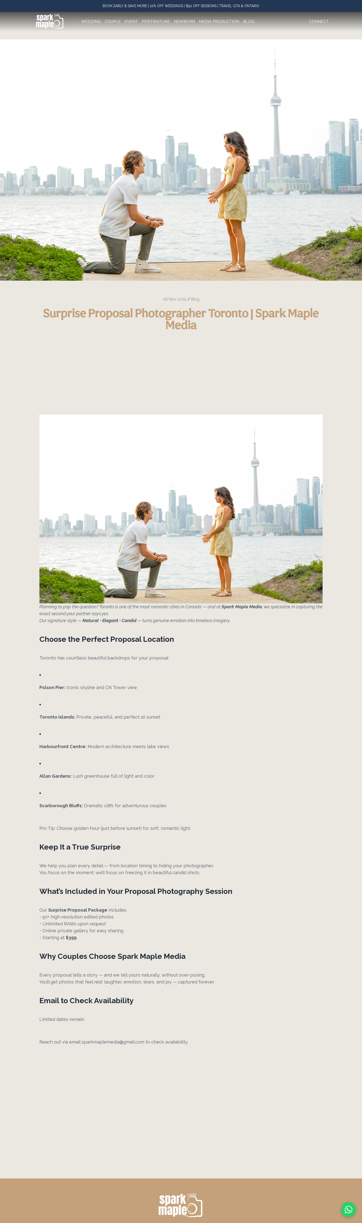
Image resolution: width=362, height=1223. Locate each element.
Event (131, 21)
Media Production (219, 21)
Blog (248, 21)
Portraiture (156, 21)
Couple (113, 21)
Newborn (184, 21)
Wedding (91, 21)
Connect (319, 21)
